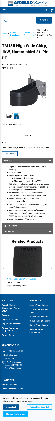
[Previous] (3, 268)
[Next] (51, 268)
